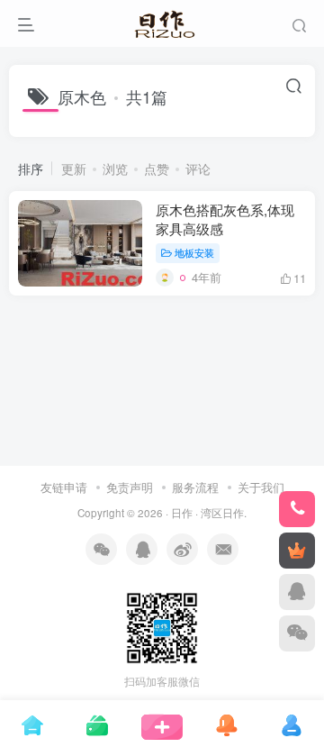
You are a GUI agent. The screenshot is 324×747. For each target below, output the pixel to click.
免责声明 (129, 487)
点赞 (156, 168)
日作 (182, 513)
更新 (73, 168)
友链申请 (63, 487)
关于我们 (261, 487)
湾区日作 (222, 513)
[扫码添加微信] (297, 633)
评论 (198, 168)
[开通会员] (297, 551)
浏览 (115, 168)
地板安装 (194, 252)
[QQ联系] (297, 592)
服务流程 (195, 487)
